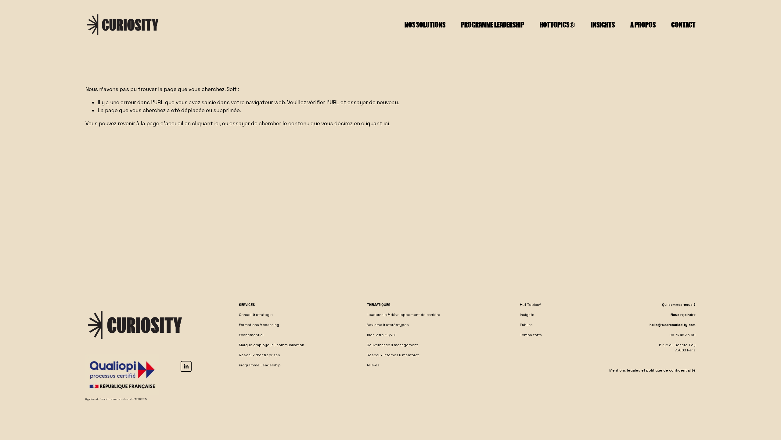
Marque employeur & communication (271, 345)
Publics (526, 325)
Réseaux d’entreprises (259, 355)
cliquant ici (206, 123)
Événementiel (251, 335)
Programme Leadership (260, 365)
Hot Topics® (557, 24)
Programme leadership (492, 24)
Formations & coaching (259, 325)
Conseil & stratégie (256, 315)
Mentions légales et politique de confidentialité (652, 370)
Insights (603, 24)
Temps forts (531, 335)
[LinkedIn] (186, 366)
